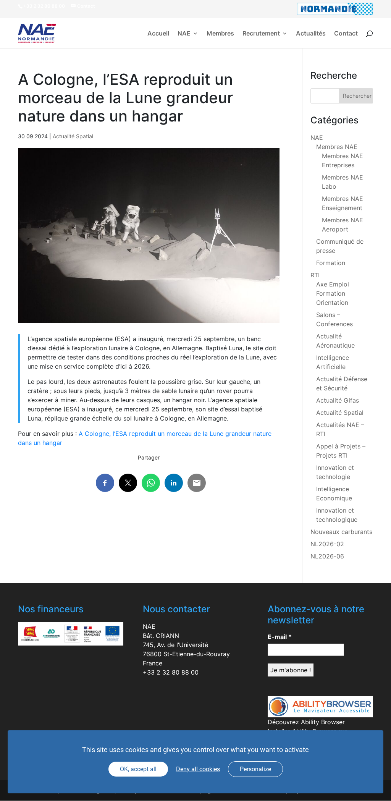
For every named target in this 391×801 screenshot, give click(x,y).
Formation (330, 263)
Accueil (158, 34)
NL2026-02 (327, 544)
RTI (315, 275)
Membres (220, 34)
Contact (346, 34)
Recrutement (261, 34)
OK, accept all (138, 769)
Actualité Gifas (337, 400)
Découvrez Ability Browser (306, 722)
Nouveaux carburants (341, 532)
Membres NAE (336, 146)
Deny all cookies (198, 769)
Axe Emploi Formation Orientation (332, 293)
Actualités (311, 34)
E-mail (280, 637)
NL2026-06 (327, 556)
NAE (184, 34)
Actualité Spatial (73, 136)
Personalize (255, 769)
